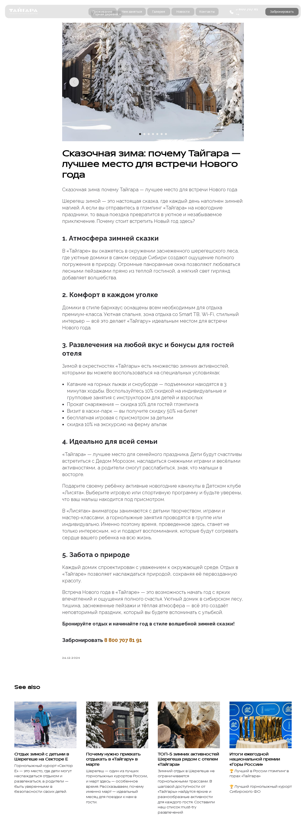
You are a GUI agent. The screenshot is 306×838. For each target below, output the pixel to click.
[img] (23, 11)
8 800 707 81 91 (123, 640)
